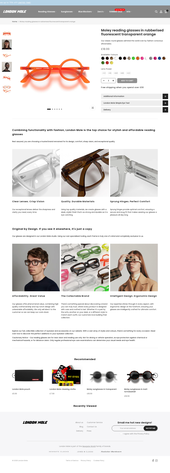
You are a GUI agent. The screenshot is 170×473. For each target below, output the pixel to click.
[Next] (155, 375)
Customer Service (95, 422)
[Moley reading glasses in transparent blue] (159, 58)
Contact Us (92, 426)
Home (14, 21)
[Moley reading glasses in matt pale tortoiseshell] (129, 58)
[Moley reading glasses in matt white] (146, 58)
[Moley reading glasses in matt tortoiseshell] (125, 58)
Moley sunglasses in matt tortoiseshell (135, 390)
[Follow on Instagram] (156, 460)
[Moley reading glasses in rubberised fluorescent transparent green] (133, 58)
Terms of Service (72, 460)
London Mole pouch (21, 389)
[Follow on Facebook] (153, 460)
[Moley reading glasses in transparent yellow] (111, 63)
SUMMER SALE (116, 11)
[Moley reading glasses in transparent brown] (164, 58)
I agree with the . (136, 434)
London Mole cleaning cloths (63, 389)
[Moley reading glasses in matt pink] (155, 58)
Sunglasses (67, 11)
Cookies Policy (98, 460)
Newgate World (89, 446)
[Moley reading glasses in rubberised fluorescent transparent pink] (142, 58)
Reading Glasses (46, 11)
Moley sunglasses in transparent (102, 389)
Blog (81, 426)
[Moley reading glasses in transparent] (116, 58)
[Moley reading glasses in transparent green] (103, 63)
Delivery (79, 431)
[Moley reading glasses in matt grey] (151, 58)
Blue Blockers (85, 11)
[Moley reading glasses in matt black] (120, 58)
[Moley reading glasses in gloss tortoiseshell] (107, 58)
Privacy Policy (143, 434)
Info (128, 11)
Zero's (100, 11)
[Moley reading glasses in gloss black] (103, 58)
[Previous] (14, 375)
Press (89, 431)
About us (79, 422)
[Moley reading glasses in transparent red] (107, 63)
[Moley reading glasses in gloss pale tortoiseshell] (111, 58)
